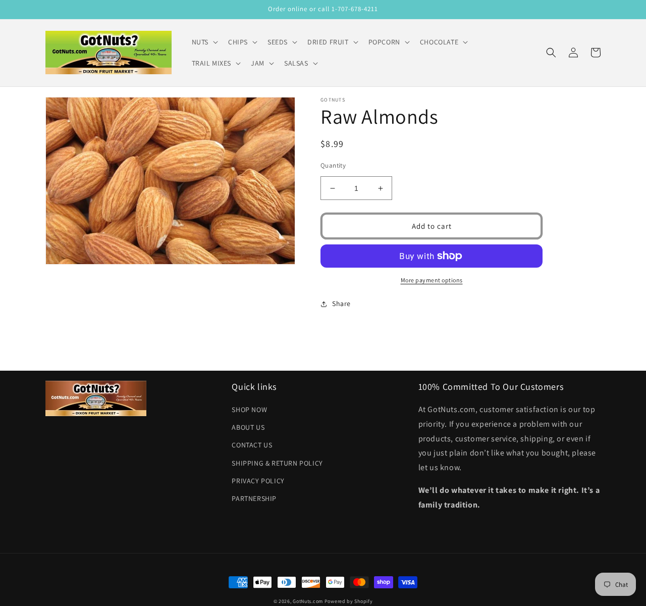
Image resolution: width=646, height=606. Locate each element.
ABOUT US (248, 427)
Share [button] (341, 303)
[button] (204, 42)
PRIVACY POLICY (258, 480)
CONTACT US (252, 444)
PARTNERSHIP (254, 498)
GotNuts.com (308, 601)
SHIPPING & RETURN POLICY (277, 463)
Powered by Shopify (349, 601)
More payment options (432, 280)
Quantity (333, 165)
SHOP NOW (249, 409)
